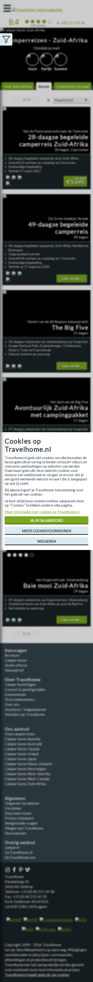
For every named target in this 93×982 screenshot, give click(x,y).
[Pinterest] (21, 870)
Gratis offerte (16, 665)
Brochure (12, 655)
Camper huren (16, 660)
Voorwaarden (15, 833)
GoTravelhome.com (20, 857)
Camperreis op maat (72, 86)
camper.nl (12, 847)
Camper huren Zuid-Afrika (25, 784)
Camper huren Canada (22, 749)
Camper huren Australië (23, 744)
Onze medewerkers (20, 699)
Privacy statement (19, 818)
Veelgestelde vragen (21, 823)
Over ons (12, 704)
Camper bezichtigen (20, 684)
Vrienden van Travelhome (25, 714)
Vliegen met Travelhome (24, 828)
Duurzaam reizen (18, 813)
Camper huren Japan (20, 759)
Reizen (43, 86)
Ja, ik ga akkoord (46, 520)
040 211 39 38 (73, 23)
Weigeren (46, 541)
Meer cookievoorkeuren (46, 531)
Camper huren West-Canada (27, 779)
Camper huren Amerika (22, 739)
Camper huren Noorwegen (25, 769)
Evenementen (15, 694)
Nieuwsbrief (14, 670)
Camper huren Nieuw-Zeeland (28, 764)
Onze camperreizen (20, 734)
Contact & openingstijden (25, 689)
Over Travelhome (23, 679)
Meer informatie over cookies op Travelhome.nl (42, 512)
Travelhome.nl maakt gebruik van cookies (37, 975)
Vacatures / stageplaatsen (25, 709)
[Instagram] (8, 870)
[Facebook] (14, 870)
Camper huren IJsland (21, 754)
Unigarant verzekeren (22, 803)
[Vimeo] (28, 870)
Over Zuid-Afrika (17, 86)
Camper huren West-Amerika (27, 774)
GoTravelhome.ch (19, 852)
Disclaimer (13, 808)
